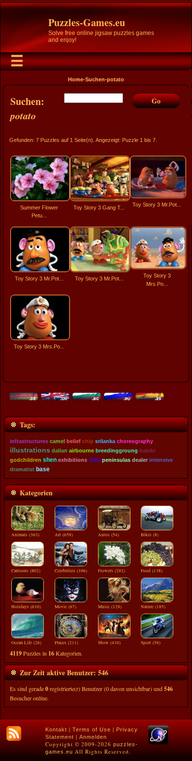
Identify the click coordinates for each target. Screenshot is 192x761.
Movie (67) (65, 607)
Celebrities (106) (71, 571)
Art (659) (64, 535)
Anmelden (93, 737)
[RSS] (14, 733)
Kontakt (56, 729)
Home (75, 79)
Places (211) (66, 643)
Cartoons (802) (25, 571)
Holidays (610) (26, 607)
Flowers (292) (111, 571)
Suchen (95, 79)
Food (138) (151, 571)
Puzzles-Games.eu (86, 22)
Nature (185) (153, 607)
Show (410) (109, 643)
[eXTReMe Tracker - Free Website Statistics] (158, 742)
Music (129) (110, 607)
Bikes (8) (150, 535)
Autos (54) (108, 535)
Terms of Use (91, 729)
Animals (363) (25, 535)
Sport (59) (150, 643)
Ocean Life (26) (26, 643)
